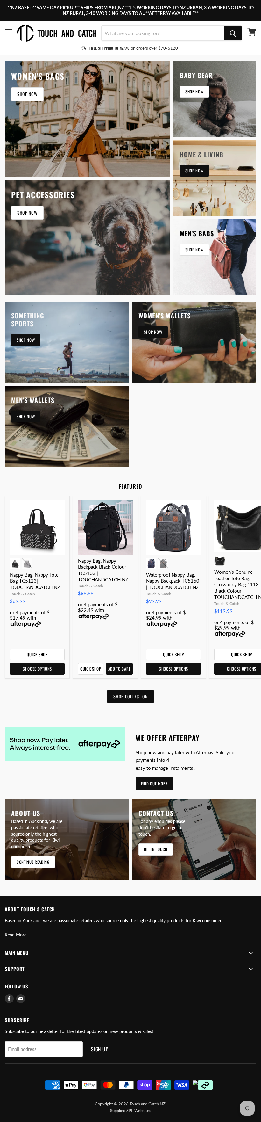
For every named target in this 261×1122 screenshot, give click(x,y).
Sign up (100, 1049)
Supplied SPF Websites (130, 1110)
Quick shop (37, 654)
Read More (15, 934)
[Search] (233, 33)
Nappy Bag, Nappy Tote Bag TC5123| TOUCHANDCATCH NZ (35, 581)
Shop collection (130, 696)
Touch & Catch (22, 593)
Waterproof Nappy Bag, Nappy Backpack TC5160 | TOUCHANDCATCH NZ (172, 581)
